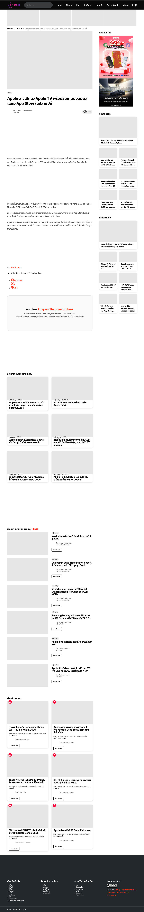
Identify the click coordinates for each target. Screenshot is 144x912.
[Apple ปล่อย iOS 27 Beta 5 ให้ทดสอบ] (72, 816)
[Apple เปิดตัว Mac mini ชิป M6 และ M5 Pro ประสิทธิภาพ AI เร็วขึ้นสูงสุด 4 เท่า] (55, 18)
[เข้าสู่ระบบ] (135, 5)
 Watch (88, 5)
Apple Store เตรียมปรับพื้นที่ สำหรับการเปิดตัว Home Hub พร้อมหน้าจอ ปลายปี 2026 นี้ (26, 405)
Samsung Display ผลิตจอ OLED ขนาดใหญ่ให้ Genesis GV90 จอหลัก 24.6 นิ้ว (71, 617)
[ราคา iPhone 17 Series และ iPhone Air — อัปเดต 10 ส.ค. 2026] (27, 712)
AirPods (12, 895)
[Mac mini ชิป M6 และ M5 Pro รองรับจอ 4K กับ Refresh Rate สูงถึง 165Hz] (108, 153)
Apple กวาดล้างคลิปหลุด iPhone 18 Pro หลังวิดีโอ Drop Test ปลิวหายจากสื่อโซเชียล (71, 730)
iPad (78, 5)
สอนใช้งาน (46, 889)
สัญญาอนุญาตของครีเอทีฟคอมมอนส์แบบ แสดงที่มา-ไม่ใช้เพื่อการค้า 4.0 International (121, 892)
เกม (77, 885)
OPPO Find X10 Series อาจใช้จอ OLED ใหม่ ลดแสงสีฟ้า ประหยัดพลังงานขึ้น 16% (108, 204)
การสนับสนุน (46, 891)
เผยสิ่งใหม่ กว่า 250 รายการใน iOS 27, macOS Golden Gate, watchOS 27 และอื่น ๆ (71, 442)
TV (10, 893)
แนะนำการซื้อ (47, 893)
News (19, 437)
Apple (20, 399)
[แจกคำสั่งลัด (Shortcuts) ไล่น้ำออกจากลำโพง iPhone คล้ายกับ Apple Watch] (118, 231)
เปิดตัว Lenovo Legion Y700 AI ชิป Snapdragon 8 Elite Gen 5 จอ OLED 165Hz (70, 592)
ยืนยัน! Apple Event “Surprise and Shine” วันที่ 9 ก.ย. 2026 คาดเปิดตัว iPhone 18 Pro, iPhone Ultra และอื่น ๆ (22, 22)
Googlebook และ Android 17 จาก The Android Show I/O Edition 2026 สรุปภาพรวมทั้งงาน (128, 266)
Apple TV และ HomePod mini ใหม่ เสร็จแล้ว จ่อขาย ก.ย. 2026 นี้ (70, 478)
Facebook (79, 895)
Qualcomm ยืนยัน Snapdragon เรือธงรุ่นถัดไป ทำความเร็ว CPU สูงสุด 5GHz (72, 564)
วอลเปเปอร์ (79, 889)
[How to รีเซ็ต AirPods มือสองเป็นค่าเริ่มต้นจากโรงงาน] (128, 299)
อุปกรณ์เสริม (13, 899)
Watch (11, 891)
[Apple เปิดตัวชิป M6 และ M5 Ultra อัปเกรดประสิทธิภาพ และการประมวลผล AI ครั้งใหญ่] (120, 18)
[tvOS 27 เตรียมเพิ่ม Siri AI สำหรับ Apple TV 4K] (72, 388)
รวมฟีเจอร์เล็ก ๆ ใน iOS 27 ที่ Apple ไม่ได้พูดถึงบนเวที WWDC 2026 (26, 478)
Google (78, 893)
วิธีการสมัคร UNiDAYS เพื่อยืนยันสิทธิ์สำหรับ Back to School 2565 (27, 831)
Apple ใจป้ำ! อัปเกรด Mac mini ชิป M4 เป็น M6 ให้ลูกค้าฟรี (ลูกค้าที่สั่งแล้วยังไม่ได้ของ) (128, 204)
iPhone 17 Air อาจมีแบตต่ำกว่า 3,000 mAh (108, 266)
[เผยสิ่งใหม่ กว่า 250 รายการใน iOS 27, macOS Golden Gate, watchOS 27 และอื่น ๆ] (72, 425)
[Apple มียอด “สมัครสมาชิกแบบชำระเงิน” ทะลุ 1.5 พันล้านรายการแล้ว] (27, 425)
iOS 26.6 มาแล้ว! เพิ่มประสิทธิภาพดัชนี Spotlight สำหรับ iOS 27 (72, 781)
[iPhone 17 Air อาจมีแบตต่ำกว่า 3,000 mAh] (108, 257)
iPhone (69, 5)
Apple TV (65, 399)
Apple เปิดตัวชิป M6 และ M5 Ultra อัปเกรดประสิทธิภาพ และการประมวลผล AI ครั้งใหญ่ (119, 22)
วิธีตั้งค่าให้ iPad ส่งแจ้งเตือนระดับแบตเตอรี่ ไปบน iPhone (127, 287)
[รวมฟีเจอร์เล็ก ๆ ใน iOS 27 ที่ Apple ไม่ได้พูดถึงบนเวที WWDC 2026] (27, 462)
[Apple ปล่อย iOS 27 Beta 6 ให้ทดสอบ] (108, 278)
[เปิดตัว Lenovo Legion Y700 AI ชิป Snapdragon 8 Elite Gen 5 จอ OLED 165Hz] (27, 596)
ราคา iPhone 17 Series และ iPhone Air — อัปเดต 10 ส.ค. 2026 (26, 728)
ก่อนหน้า (8, 18)
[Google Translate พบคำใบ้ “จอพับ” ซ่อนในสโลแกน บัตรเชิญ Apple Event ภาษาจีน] (128, 174)
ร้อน (10, 702)
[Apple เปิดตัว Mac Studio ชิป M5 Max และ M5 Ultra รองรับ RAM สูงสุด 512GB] (88, 18)
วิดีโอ (44, 885)
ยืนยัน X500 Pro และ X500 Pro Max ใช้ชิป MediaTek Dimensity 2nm (117, 141)
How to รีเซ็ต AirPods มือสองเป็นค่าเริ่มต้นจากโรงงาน (128, 308)
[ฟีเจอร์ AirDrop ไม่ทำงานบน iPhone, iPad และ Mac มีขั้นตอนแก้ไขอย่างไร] (27, 765)
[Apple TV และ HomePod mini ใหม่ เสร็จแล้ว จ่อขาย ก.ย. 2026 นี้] (72, 462)
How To (99, 5)
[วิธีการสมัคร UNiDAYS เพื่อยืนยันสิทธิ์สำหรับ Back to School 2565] (27, 816)
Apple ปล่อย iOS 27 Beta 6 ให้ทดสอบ (108, 286)
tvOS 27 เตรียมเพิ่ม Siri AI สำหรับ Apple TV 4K (70, 403)
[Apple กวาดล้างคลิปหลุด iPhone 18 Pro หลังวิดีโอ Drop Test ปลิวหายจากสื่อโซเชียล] (72, 712)
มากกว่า (14, 735)
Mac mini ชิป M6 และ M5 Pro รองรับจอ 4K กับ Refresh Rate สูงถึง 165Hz (108, 162)
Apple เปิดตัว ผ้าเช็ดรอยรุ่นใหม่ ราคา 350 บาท (72, 643)
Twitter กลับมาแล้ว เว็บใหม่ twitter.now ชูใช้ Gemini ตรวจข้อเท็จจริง (128, 162)
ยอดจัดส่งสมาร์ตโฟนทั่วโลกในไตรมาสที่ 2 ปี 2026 (71, 537)
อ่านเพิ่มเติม (56, 550)
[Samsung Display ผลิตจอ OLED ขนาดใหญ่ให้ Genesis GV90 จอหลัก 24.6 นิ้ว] (27, 622)
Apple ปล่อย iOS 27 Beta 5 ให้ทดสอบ (72, 830)
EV (10, 897)
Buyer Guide (113, 5)
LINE (77, 891)
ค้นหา (27, 5)
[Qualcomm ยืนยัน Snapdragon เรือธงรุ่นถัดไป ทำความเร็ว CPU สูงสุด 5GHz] (27, 569)
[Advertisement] (50, 185)
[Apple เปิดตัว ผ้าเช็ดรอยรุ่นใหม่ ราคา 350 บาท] (27, 648)
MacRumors (16, 267)
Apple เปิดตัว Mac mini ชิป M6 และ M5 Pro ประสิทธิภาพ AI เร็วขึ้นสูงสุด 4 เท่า (55, 23)
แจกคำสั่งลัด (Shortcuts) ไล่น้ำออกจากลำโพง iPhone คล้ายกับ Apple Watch (117, 245)
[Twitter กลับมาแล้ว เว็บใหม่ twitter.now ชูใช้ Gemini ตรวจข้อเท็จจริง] (128, 153)
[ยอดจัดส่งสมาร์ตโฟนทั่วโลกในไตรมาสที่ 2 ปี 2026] (27, 543)
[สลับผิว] (132, 5)
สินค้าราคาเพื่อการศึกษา (16, 901)
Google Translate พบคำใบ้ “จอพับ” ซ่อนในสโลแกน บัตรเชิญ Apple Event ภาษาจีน (128, 183)
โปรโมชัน (45, 887)
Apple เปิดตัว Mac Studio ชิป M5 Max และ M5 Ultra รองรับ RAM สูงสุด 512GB (87, 23)
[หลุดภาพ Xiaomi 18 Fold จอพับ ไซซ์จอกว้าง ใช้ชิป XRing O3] (108, 174)
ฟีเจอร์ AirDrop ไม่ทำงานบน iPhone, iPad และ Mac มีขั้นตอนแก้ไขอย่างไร (27, 781)
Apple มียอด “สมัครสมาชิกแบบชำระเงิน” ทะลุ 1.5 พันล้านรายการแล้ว (26, 441)
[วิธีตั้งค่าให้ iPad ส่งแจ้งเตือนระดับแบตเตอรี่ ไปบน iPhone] (128, 278)
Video (125, 5)
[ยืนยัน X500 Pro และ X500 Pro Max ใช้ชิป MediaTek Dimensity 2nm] (118, 127)
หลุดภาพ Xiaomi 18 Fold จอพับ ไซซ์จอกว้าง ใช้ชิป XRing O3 (108, 183)
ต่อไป (136, 18)
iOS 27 (20, 474)
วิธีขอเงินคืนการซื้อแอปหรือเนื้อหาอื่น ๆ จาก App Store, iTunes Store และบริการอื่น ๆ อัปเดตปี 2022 (107, 308)
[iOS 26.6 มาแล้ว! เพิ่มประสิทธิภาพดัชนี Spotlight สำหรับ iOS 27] (72, 765)
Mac (60, 5)
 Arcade (79, 887)
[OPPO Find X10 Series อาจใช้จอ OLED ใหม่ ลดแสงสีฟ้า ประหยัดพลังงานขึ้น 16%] (108, 195)
